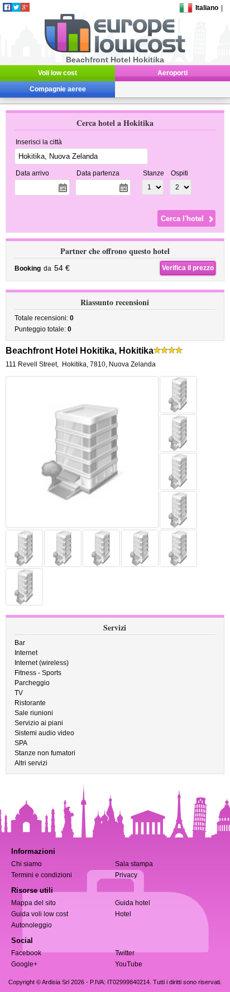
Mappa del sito (33, 903)
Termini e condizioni (41, 875)
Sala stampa (134, 864)
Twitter (125, 953)
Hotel (123, 914)
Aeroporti (172, 73)
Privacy (126, 875)
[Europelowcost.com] (114, 51)
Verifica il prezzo (188, 268)
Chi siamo (26, 864)
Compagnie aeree (58, 89)
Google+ (24, 964)
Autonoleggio (31, 925)
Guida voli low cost (39, 914)
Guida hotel (132, 903)
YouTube (128, 964)
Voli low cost (57, 73)
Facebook (26, 953)
